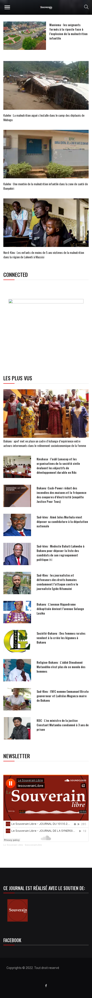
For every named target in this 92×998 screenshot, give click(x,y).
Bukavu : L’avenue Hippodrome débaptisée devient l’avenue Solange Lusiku (60, 608)
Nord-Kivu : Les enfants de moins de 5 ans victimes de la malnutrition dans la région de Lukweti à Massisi (43, 254)
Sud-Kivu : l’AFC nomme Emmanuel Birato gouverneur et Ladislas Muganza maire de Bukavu (63, 696)
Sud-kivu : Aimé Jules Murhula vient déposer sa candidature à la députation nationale (62, 521)
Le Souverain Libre (13, 845)
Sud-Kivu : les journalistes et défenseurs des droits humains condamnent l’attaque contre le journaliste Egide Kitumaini (57, 582)
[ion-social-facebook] (46, 985)
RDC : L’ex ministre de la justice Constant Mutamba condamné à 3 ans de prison (63, 725)
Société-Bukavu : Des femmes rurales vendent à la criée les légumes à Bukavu (61, 637)
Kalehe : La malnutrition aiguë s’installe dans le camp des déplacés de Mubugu (43, 117)
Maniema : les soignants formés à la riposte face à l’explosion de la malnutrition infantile (68, 31)
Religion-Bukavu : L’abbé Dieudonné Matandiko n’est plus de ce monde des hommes (61, 667)
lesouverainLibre (33, 845)
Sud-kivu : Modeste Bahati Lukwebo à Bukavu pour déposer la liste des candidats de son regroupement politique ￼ (60, 553)
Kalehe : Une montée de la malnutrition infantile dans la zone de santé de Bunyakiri (45, 186)
